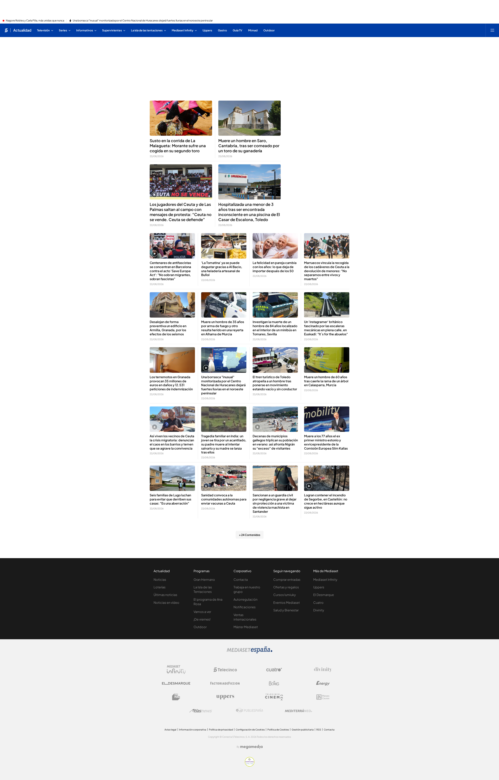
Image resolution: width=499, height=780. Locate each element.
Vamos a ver (202, 612)
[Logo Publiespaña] (249, 710)
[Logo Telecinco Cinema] (274, 697)
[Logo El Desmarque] (176, 683)
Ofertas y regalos (286, 587)
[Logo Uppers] (225, 697)
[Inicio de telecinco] (6, 30)
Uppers (318, 587)
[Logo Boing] (274, 683)
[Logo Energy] (323, 683)
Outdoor (200, 627)
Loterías (159, 587)
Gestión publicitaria (303, 729)
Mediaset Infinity (325, 579)
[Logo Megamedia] (251, 747)
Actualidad (22, 30)
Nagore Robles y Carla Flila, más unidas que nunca (35, 20)
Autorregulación (245, 599)
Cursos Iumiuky (284, 595)
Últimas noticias (165, 595)
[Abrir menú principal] (492, 30)
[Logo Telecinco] (225, 670)
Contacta (241, 579)
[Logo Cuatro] (274, 670)
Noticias (160, 579)
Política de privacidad (221, 729)
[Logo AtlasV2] (200, 711)
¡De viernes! (202, 619)
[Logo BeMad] (176, 697)
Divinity (318, 610)
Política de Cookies (278, 729)
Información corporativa (192, 729)
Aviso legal (170, 729)
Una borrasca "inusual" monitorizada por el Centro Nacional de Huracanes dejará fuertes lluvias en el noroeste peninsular (143, 20)
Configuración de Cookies (250, 729)
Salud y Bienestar (286, 610)
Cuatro (318, 602)
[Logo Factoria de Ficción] (225, 683)
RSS (318, 729)
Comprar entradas (286, 579)
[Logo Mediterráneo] (298, 710)
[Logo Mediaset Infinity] (176, 670)
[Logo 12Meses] (322, 697)
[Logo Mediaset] (249, 652)
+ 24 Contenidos (249, 535)
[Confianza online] (249, 765)
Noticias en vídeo (166, 602)
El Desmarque (323, 595)
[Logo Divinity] (323, 670)
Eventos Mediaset (286, 602)
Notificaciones (245, 607)
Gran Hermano (204, 579)
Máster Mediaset (246, 627)
